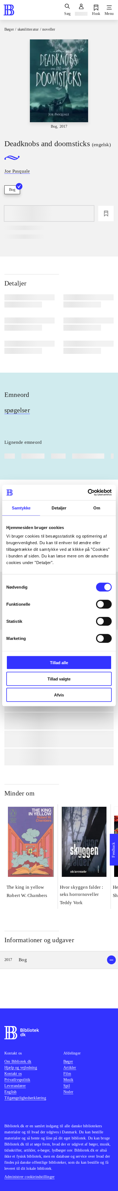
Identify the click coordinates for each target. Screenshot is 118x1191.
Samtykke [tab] (21, 507)
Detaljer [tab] (59, 507)
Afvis (59, 695)
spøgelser (17, 410)
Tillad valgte (59, 678)
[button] (59, 960)
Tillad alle (59, 662)
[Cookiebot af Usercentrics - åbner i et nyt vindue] (88, 492)
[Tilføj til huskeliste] (106, 213)
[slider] (59, 84)
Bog (12, 190)
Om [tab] (96, 507)
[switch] (104, 604)
